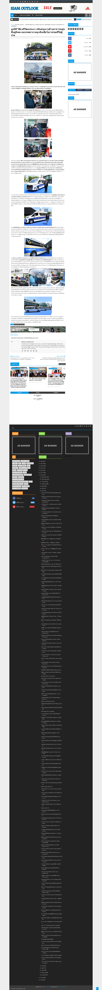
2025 (41, 463)
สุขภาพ (26, 483)
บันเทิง (14, 470)
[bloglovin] (25, 2)
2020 (41, 475)
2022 (41, 470)
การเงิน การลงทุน (25, 460)
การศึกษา (15, 463)
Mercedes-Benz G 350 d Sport (48, 676)
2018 (41, 980)
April (42, 968)
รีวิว (33, 15)
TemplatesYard (47, 986)
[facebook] (18, 2)
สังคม (30, 481)
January (43, 975)
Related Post (15, 364)
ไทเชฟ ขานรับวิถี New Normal (48, 701)
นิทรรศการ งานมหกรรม (24, 467)
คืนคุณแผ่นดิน (30, 463)
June (42, 490)
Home (12, 24)
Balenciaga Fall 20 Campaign (47, 711)
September (44, 483)
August (43, 486)
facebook (56, 392)
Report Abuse (69, 456)
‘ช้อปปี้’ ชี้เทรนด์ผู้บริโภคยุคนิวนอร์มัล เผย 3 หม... (51, 670)
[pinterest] (23, 2)
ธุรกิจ (28, 465)
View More (63, 364)
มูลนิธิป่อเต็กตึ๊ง (27, 474)
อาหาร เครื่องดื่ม (16, 488)
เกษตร (23, 463)
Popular (79, 89)
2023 (41, 468)
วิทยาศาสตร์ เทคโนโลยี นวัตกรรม (20, 481)
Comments (88, 89)
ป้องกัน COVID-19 (45, 808)
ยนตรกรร (15, 477)
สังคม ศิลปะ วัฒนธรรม (19, 24)
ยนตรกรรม (54, 19)
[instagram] (35, 2)
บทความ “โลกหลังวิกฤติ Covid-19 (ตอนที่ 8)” (50, 925)
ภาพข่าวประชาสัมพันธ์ (24, 15)
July (42, 488)
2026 (41, 461)
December (43, 477)
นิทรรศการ (15, 467)
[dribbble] (28, 2)
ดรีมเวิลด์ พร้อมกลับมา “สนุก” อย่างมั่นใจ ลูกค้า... (51, 564)
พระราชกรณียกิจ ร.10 (22, 470)
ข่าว (16, 15)
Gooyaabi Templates (62, 986)
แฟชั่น (24, 472)
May (42, 965)
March (43, 970)
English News (39, 15)
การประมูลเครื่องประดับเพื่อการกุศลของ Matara (51, 955)
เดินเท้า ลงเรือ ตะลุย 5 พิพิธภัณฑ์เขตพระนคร (51, 945)
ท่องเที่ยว (15, 465)
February (43, 972)
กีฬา (20, 463)
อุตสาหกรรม (24, 488)
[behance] (32, 2)
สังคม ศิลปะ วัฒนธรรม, (28, 38)
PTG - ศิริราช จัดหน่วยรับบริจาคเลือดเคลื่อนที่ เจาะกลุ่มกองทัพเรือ (37, 379)
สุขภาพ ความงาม (17, 486)
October (43, 481)
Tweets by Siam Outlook (73, 94)
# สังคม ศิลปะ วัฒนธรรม (19, 324)
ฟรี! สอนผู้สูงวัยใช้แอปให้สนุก (47, 939)
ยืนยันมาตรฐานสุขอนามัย (46, 786)
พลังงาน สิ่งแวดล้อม (17, 472)
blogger (19, 392)
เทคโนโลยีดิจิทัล (22, 465)
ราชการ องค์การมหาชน (18, 479)
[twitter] (20, 2)
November (44, 479)
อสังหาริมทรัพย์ (25, 486)
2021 (41, 472)
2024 (41, 465)
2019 (41, 977)
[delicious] (37, 2)
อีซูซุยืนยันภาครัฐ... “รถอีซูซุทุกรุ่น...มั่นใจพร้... (50, 542)
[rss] (30, 2)
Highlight (72, 89)
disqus (37, 392)
